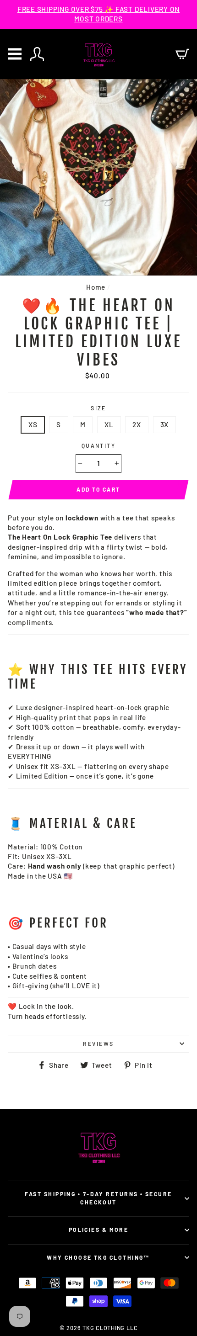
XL (109, 424)
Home (95, 287)
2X (136, 424)
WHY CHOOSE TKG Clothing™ (98, 1257)
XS (33, 424)
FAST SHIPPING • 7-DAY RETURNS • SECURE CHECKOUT (98, 1198)
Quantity (99, 445)
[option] (98, 14)
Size (98, 408)
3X (164, 424)
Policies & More (99, 1229)
